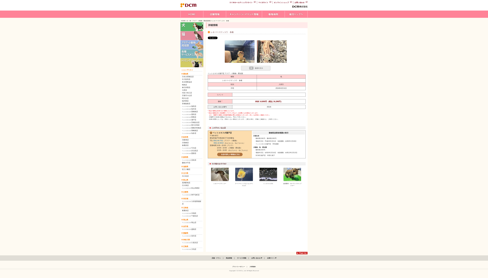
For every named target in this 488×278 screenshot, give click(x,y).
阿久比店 (185, 98)
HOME (183, 20)
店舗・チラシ (216, 258)
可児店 (189, 148)
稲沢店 (189, 109)
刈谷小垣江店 (187, 93)
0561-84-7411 (218, 141)
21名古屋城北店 (188, 77)
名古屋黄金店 (187, 82)
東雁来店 (185, 210)
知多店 (189, 133)
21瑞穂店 (185, 143)
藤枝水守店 (186, 163)
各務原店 (185, 145)
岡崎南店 (190, 130)
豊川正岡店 (191, 125)
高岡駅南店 (186, 183)
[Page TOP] (302, 254)
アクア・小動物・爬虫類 (234, 73)
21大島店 (185, 185)
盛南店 (189, 229)
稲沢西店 (185, 101)
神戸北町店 (191, 195)
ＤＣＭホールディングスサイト (241, 2)
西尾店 (189, 117)
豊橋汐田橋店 (191, 128)
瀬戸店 (189, 120)
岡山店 (189, 222)
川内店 (189, 249)
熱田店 (189, 106)
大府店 (184, 90)
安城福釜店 (186, 104)
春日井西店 (186, 87)
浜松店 (189, 160)
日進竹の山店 (187, 95)
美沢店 (189, 236)
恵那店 (189, 153)
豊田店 (189, 114)
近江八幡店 (186, 169)
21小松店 (185, 176)
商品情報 (229, 258)
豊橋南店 (190, 112)
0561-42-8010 (219, 143)
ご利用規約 (252, 266)
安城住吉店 (191, 122)
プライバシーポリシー (238, 266)
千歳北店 (190, 216)
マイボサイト (263, 2)
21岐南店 (185, 140)
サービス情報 (241, 258)
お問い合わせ (299, 2)
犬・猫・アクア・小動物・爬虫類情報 (199, 20)
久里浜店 (190, 243)
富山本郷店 (191, 188)
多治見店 (190, 151)
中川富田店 (186, 79)
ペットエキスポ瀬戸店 (216, 73)
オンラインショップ (281, 2)
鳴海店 (184, 85)
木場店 (189, 213)
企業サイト (271, 258)
